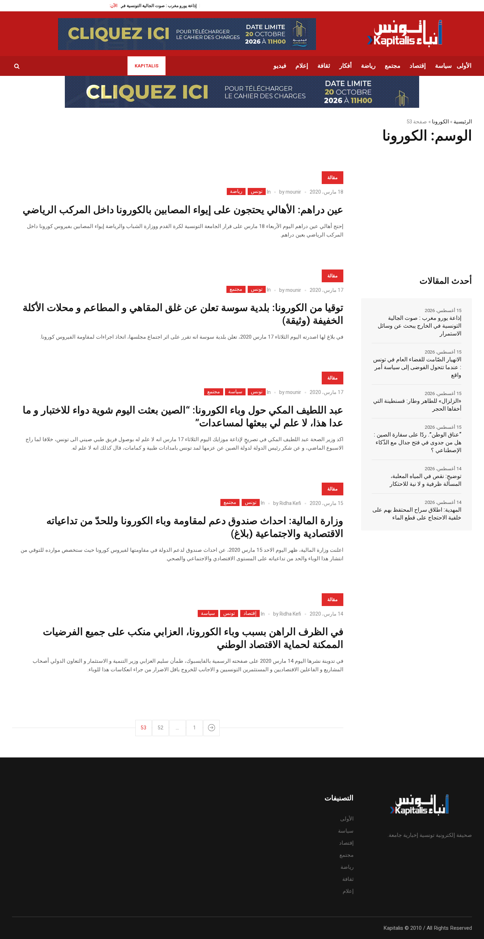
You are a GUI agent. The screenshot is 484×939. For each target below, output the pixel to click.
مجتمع (236, 289)
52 (160, 728)
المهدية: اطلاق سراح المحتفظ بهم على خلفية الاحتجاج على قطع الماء (416, 514)
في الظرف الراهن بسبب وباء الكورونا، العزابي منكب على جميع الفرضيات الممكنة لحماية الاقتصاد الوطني (193, 638)
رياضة (236, 191)
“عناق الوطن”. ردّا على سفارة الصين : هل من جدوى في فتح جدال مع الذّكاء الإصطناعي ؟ (417, 442)
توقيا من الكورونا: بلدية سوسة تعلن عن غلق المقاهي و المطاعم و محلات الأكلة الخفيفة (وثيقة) (183, 314)
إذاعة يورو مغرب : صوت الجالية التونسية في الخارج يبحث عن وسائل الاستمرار (419, 326)
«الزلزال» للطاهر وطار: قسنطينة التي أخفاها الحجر (417, 405)
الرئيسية (463, 122)
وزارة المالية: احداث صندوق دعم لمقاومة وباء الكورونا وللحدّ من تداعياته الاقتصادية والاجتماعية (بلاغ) (194, 527)
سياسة (235, 391)
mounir (293, 192)
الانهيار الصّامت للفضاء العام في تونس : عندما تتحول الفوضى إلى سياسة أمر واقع (417, 367)
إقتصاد (250, 613)
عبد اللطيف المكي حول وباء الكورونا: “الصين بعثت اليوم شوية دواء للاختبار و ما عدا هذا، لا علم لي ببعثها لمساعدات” (183, 416)
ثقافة (348, 879)
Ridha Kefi (290, 503)
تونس (257, 191)
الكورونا (440, 122)
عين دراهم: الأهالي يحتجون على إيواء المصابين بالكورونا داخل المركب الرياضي (183, 210)
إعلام (348, 891)
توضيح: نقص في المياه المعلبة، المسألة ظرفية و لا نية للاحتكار (425, 480)
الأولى (347, 819)
